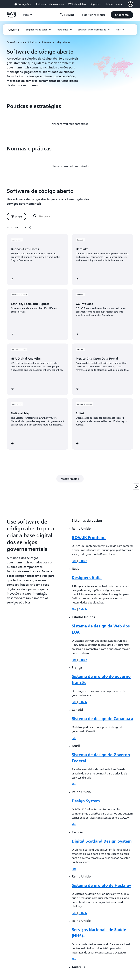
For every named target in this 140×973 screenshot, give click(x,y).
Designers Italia (87, 577)
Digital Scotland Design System (102, 841)
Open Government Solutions (22, 42)
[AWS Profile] (130, 4)
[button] (122, 14)
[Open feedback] (136, 487)
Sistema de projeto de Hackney (101, 885)
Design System (86, 800)
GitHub (83, 561)
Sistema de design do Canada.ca (102, 718)
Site (74, 561)
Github (83, 609)
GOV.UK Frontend (89, 537)
